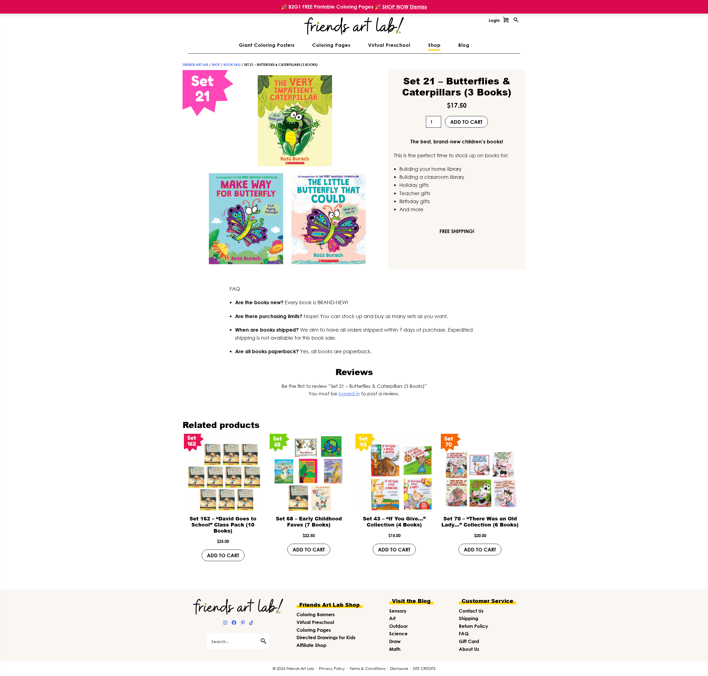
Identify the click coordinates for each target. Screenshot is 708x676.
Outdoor (398, 626)
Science (398, 633)
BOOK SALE (232, 65)
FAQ (463, 633)
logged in (349, 393)
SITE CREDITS (424, 668)
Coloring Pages (313, 630)
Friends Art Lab (195, 65)
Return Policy (473, 626)
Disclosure (399, 668)
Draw (395, 641)
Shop (216, 65)
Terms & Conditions (367, 668)
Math (394, 649)
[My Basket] (506, 20)
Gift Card (469, 641)
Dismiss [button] (418, 7)
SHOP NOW (395, 7)
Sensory (398, 611)
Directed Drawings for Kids (325, 637)
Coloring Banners (315, 614)
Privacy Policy (332, 668)
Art (392, 618)
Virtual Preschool (315, 622)
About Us (469, 649)
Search (265, 641)
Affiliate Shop (311, 645)
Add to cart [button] (223, 555)
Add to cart (466, 122)
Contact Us (471, 611)
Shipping (468, 618)
